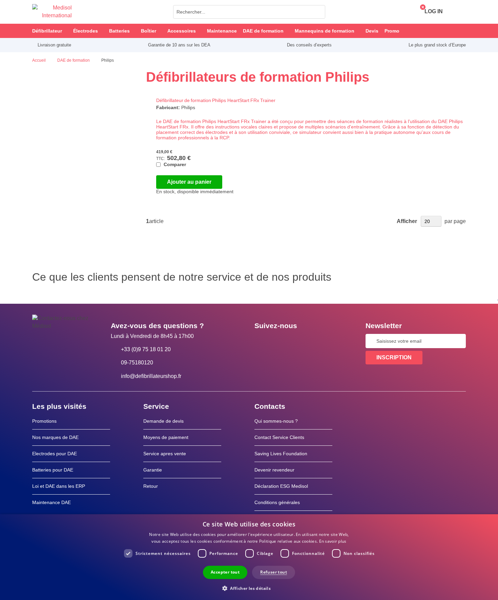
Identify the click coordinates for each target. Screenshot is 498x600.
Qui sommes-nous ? (276, 421)
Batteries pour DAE (52, 470)
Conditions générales (277, 502)
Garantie (152, 470)
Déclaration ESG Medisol (281, 486)
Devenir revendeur (274, 470)
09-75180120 (137, 362)
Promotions (44, 421)
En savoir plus (333, 541)
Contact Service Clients (279, 437)
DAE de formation (74, 60)
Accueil (39, 60)
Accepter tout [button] (225, 572)
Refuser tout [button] (273, 572)
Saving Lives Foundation (280, 453)
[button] (249, 588)
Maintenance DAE (51, 502)
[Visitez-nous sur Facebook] (261, 341)
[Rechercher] (318, 11)
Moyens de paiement (165, 437)
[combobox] (249, 12)
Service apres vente (164, 453)
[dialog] (249, 557)
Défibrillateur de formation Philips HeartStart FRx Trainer (215, 100)
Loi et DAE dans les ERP (58, 486)
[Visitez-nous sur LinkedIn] (281, 341)
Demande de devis (163, 421)
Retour (150, 486)
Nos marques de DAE (55, 437)
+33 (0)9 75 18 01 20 (146, 349)
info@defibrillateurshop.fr (151, 376)
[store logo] (52, 12)
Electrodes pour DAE (54, 453)
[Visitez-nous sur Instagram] (301, 341)
